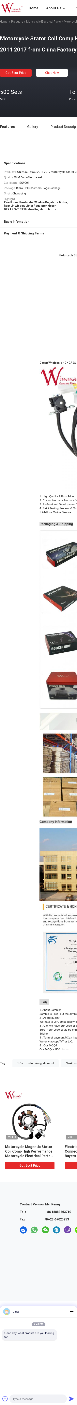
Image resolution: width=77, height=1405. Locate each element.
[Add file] (5, 1398)
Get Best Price (16, 73)
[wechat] (45, 1230)
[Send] (71, 1398)
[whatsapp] (34, 1230)
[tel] (23, 1241)
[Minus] (71, 1311)
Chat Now (52, 73)
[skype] (56, 1230)
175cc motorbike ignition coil (35, 1063)
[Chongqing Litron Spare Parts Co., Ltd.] (12, 7)
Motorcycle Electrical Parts (43, 21)
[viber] (67, 1230)
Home (4, 21)
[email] (23, 1230)
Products (17, 21)
